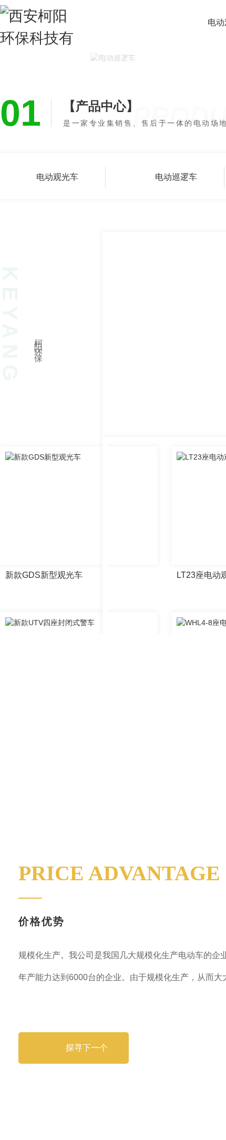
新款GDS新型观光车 (44, 601)
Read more (36, 422)
